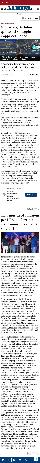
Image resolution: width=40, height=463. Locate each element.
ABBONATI (5, 3)
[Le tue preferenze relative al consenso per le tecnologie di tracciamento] (36, 459)
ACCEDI (36, 9)
